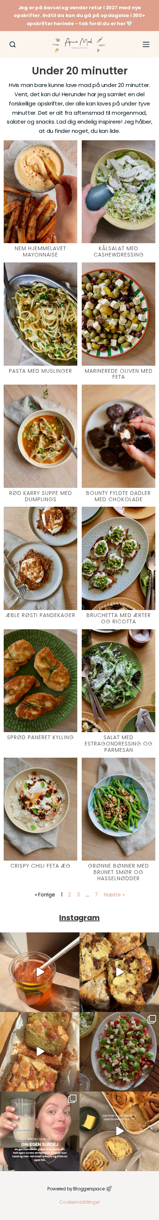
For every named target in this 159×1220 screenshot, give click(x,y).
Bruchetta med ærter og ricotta (119, 618)
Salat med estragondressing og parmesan (119, 744)
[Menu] (146, 44)
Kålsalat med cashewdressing (119, 251)
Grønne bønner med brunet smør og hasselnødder (118, 872)
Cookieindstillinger (79, 1202)
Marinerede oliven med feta (119, 374)
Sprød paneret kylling (40, 737)
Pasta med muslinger (40, 371)
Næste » (114, 894)
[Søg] (13, 44)
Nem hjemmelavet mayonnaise (40, 251)
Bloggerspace (89, 1189)
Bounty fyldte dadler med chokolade (118, 496)
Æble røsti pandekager (40, 615)
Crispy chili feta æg (40, 865)
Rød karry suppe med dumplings (40, 496)
